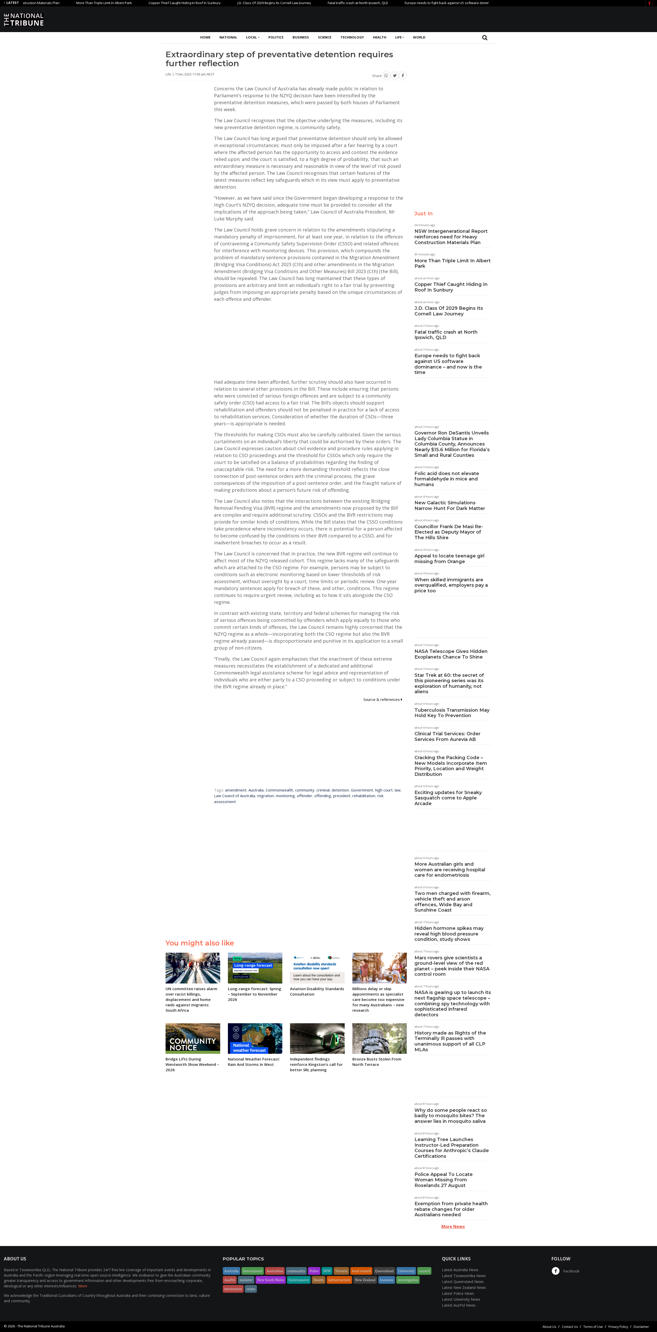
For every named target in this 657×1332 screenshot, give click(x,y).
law (398, 790)
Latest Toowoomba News (464, 1275)
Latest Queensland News (463, 1281)
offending (322, 795)
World (419, 37)
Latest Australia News (460, 1269)
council (424, 1271)
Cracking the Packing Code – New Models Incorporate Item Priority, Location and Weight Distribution (450, 766)
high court (384, 790)
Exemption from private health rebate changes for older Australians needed (451, 1209)
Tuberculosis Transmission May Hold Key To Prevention (451, 713)
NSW (327, 1271)
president (341, 795)
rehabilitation (363, 795)
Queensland (384, 1271)
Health (379, 37)
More (82, 1285)
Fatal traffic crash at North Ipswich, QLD (316, 3)
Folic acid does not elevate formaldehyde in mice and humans (446, 479)
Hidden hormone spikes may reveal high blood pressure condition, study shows (449, 933)
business (386, 1280)
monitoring (285, 795)
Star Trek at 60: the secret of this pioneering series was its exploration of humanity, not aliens (449, 683)
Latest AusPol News (459, 1305)
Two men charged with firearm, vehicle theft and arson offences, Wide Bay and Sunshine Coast (452, 902)
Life (398, 37)
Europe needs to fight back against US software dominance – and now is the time (426, 3)
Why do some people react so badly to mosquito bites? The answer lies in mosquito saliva (450, 1115)
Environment (298, 1280)
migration (265, 795)
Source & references (382, 699)
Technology (352, 37)
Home (205, 37)
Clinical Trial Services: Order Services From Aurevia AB (447, 736)
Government (362, 790)
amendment (235, 790)
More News (453, 1226)
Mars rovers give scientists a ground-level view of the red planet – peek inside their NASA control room (451, 966)
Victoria (341, 1271)
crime (250, 1289)
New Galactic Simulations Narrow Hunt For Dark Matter (449, 505)
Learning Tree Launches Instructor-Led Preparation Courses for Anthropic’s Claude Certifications (451, 1148)
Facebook (570, 1271)
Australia (256, 790)
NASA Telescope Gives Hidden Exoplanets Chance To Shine (451, 654)
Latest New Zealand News (464, 1287)
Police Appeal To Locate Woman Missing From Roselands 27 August (443, 1180)
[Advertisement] (559, 18)
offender (304, 795)
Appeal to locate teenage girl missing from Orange (449, 558)
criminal (323, 790)
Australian (275, 1271)
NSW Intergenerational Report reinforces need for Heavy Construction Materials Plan (451, 236)
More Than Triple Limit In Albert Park (63, 3)
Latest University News (461, 1299)
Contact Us (570, 1327)
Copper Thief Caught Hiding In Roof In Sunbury (143, 3)
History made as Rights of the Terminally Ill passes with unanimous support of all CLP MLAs (450, 1041)
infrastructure (339, 1280)
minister (246, 1280)
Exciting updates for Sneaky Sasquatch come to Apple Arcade (448, 798)
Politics (276, 37)
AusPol (229, 1280)
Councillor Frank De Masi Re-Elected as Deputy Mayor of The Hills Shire (448, 532)
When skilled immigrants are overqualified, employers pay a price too (451, 585)
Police (314, 1271)
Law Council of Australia (234, 795)
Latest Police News (458, 1293)
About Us (549, 1327)
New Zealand (365, 1280)
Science (324, 37)
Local (251, 37)
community (304, 790)
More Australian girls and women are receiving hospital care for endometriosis (449, 869)
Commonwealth (279, 790)
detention (340, 790)
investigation (408, 1280)
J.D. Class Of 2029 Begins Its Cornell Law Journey (233, 3)
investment (233, 1289)
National (228, 37)
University (406, 1271)
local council (361, 1271)
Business (301, 37)
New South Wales (270, 1280)
